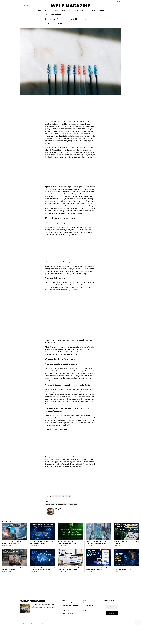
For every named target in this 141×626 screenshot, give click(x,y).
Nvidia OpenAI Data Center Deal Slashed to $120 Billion (126, 542)
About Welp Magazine (67, 602)
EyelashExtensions (61, 504)
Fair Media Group (47, 623)
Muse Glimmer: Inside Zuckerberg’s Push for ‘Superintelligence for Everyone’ (42, 568)
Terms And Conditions (67, 613)
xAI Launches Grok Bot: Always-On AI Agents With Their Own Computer (97, 542)
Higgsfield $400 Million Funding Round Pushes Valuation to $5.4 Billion (69, 542)
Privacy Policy (65, 610)
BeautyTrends (50, 504)
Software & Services (87, 605)
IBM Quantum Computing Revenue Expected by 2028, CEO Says (124, 568)
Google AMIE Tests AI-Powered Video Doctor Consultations (13, 568)
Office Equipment (86, 602)
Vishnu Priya (118, 545)
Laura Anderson (7, 545)
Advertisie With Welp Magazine (70, 605)
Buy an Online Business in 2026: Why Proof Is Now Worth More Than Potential (70, 568)
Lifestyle (58, 14)
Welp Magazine (61, 509)
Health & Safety (50, 14)
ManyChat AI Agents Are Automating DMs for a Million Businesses (97, 568)
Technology (85, 610)
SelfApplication (73, 504)
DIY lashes (49, 466)
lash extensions (57, 378)
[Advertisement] (70, 108)
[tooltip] (114, 1)
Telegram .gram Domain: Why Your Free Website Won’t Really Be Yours (14, 542)
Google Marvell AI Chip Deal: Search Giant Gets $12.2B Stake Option (42, 542)
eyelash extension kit (87, 147)
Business (84, 608)
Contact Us (64, 608)
